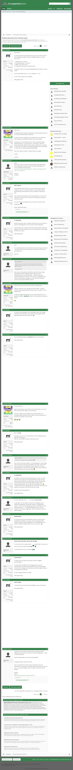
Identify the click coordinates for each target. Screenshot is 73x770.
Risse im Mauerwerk (59, 224)
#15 (47, 497)
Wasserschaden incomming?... (61, 228)
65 (12, 175)
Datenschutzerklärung (64, 759)
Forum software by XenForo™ (13, 764)
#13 (47, 455)
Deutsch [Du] (16, 759)
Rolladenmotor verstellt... (60, 91)
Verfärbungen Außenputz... (60, 98)
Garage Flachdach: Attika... (60, 235)
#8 (47, 283)
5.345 (12, 143)
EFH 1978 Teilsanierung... (60, 124)
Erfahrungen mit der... (59, 145)
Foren (3, 8)
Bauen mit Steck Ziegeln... (60, 152)
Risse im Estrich (58, 120)
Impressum (46, 759)
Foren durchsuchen (6, 11)
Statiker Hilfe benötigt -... (60, 243)
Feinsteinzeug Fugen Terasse (61, 117)
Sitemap (41, 759)
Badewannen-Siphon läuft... (61, 113)
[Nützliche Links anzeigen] (69, 35)
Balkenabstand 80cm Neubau (11, 733)
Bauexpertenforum (6, 759)
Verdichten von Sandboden (60, 250)
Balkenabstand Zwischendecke (11, 739)
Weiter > (46, 46)
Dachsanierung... (58, 109)
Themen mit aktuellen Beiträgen (18, 11)
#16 (47, 514)
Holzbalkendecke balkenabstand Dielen (13, 718)
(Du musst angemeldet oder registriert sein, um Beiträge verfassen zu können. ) (31, 691)
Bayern (11, 147)
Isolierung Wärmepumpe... (60, 159)
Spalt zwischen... (58, 106)
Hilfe (38, 759)
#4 (47, 183)
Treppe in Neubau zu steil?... (61, 231)
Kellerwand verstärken (59, 220)
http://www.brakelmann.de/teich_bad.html (24, 675)
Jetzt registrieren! (60, 83)
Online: (51, 8)
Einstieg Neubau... (58, 156)
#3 (47, 160)
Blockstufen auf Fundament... (61, 239)
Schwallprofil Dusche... (59, 95)
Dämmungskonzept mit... (60, 257)
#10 (47, 334)
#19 (47, 579)
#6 (47, 242)
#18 (47, 555)
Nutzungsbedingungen (54, 759)
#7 (47, 258)
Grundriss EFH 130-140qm (60, 133)
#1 (47, 50)
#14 (47, 472)
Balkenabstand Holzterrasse (10, 746)
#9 (47, 309)
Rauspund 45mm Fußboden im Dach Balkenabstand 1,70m (18, 724)
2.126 (12, 64)
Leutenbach (10, 179)
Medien (9, 8)
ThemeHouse (13, 765)
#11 (47, 403)
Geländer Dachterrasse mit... (61, 261)
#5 (47, 217)
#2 (47, 127)
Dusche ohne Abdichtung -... (61, 246)
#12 (47, 430)
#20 (47, 649)
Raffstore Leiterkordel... (60, 167)
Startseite (34, 759)
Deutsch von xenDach (33, 764)
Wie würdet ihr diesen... (60, 102)
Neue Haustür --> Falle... (60, 137)
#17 (47, 538)
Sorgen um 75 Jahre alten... (60, 254)
